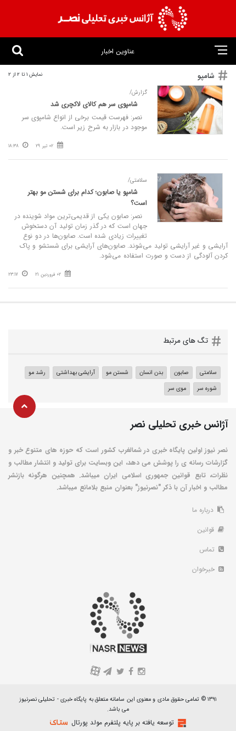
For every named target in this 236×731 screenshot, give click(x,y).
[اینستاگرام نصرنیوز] (141, 672)
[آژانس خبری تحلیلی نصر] (122, 18)
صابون (181, 372)
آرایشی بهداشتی (76, 372)
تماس (208, 549)
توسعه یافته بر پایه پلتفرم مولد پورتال (122, 722)
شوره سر (207, 388)
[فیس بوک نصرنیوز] (131, 672)
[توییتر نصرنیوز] (120, 672)
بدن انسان (151, 372)
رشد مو (37, 372)
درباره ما (204, 510)
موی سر (177, 388)
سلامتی (208, 372)
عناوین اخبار (118, 51)
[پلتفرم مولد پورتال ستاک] (180, 723)
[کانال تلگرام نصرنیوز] (108, 672)
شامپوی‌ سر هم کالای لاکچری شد (94, 104)
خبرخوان (204, 569)
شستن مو (117, 372)
